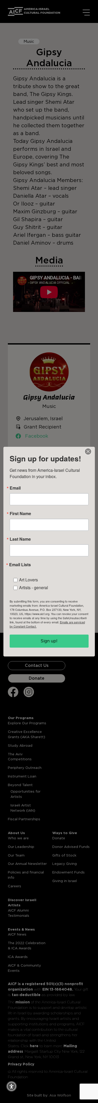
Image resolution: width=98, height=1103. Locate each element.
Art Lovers (28, 580)
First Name (20, 513)
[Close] (88, 451)
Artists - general (33, 587)
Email (15, 488)
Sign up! (49, 640)
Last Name (20, 539)
